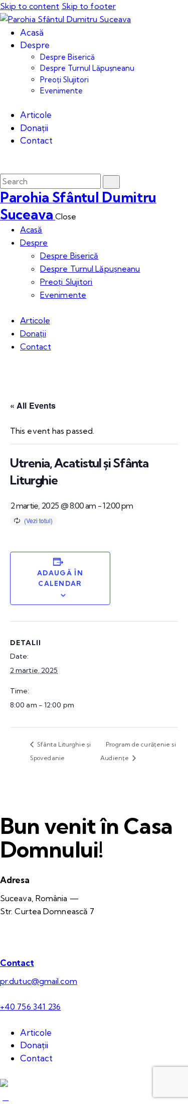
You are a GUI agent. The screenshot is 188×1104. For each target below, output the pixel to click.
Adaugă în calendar (60, 578)
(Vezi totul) (38, 520)
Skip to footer (89, 6)
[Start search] (111, 182)
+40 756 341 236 (30, 1007)
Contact (17, 962)
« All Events (33, 405)
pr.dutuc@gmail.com (38, 981)
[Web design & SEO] (4, 1084)
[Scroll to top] (5, 1097)
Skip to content (30, 6)
